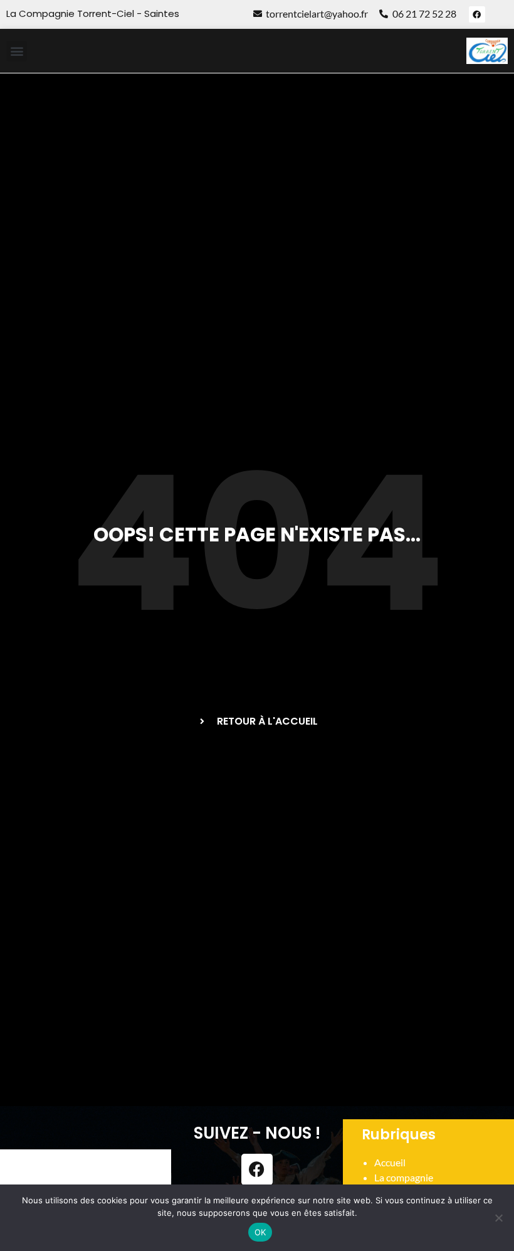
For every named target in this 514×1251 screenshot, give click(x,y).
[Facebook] (477, 14)
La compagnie (403, 1177)
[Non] (498, 1217)
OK (260, 1232)
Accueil (390, 1162)
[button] (16, 51)
